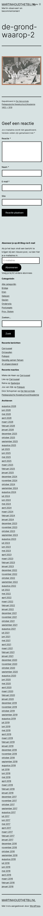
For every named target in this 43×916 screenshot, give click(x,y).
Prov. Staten (8, 311)
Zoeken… (6, 317)
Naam (5, 167)
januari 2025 (8, 472)
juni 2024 (6, 500)
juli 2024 (6, 496)
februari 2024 (8, 515)
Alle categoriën (9, 284)
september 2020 (10, 672)
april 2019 (6, 734)
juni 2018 (6, 773)
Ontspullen (7, 352)
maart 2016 (7, 879)
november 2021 (9, 617)
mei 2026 (6, 414)
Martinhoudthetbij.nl (19, 4)
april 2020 (6, 687)
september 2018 (9, 761)
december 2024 (9, 476)
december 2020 (9, 660)
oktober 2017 (8, 804)
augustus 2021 (9, 629)
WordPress (35, 906)
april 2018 (6, 781)
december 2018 (9, 750)
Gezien (5, 300)
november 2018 (9, 754)
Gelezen (6, 296)
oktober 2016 (8, 851)
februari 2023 (8, 562)
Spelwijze (15, 383)
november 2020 (9, 664)
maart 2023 (7, 558)
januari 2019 (7, 746)
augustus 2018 (9, 765)
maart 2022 (7, 601)
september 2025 (10, 441)
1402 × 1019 (7, 107)
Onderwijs (6, 304)
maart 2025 (7, 465)
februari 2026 (8, 426)
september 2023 (10, 535)
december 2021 (9, 613)
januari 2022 (8, 609)
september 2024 (10, 488)
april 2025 (6, 461)
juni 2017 (6, 820)
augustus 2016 (9, 859)
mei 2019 (6, 730)
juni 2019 (6, 726)
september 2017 (9, 808)
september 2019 (9, 714)
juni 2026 (6, 410)
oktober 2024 (8, 484)
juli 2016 (6, 863)
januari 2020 (8, 699)
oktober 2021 (8, 621)
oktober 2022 (8, 578)
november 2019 (9, 707)
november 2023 (9, 527)
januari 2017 (7, 839)
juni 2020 (6, 679)
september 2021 (9, 625)
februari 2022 (8, 605)
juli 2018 (6, 769)
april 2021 (6, 644)
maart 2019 (7, 738)
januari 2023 (8, 566)
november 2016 (9, 847)
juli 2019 (6, 722)
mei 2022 (6, 593)
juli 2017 (5, 816)
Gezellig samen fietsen (13, 360)
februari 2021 (8, 652)
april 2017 (6, 828)
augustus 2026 (9, 406)
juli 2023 (6, 543)
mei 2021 (6, 640)
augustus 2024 (9, 492)
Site (4, 196)
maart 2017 (7, 832)
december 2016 (9, 843)
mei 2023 (6, 550)
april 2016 (6, 875)
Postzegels (7, 307)
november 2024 (9, 480)
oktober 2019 (8, 711)
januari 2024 (8, 519)
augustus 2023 (9, 539)
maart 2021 (7, 648)
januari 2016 (7, 886)
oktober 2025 (8, 437)
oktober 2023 (8, 531)
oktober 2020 (8, 668)
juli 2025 (6, 449)
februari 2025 (8, 468)
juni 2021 (6, 636)
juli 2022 (6, 590)
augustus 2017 (9, 812)
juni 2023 (6, 547)
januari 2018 (7, 793)
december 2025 (9, 433)
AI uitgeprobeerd (10, 364)
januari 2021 (7, 656)
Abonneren (11, 267)
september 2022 (10, 582)
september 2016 (9, 855)
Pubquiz (5, 356)
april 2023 (6, 554)
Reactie (6, 138)
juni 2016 (6, 867)
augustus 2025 (9, 445)
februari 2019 (8, 742)
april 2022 (6, 597)
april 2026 (6, 418)
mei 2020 (6, 683)
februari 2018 (8, 789)
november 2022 (9, 574)
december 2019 (9, 703)
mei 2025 (6, 457)
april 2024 (7, 508)
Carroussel (7, 348)
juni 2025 (6, 453)
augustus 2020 (9, 675)
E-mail (5, 181)
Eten (4, 292)
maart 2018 (7, 785)
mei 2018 (6, 777)
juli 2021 (6, 632)
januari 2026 (8, 429)
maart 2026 (7, 422)
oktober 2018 (8, 757)
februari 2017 (8, 836)
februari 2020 (8, 695)
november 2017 (9, 800)
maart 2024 (7, 511)
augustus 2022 (9, 586)
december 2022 (9, 570)
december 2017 (9, 797)
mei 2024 (6, 504)
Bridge (5, 288)
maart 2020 (7, 691)
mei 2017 (6, 824)
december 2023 (9, 523)
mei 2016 (6, 871)
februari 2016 (8, 882)
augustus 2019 (9, 718)
